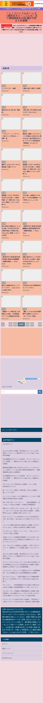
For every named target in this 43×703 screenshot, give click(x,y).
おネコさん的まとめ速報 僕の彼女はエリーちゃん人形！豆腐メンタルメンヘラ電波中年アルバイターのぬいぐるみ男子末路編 (21, 453)
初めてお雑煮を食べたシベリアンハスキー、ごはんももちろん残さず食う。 (11, 288)
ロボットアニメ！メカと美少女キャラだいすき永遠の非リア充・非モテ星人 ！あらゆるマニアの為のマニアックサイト (21, 519)
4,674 (28, 324)
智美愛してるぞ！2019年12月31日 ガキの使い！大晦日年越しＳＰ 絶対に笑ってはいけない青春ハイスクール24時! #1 (11, 200)
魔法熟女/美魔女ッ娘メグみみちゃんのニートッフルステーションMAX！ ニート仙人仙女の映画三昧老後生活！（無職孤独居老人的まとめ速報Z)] (21, 470)
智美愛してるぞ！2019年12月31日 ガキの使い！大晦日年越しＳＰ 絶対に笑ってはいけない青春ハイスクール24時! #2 (32, 169)
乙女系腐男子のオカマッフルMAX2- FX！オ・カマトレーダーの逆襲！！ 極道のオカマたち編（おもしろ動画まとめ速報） (21, 461)
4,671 (10, 324)
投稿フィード (6, 648)
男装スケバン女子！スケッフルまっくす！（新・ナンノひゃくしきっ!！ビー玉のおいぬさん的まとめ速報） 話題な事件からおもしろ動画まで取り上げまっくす (21, 511)
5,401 (40, 324)
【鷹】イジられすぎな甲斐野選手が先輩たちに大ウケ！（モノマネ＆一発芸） (32, 314)
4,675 (32, 324)
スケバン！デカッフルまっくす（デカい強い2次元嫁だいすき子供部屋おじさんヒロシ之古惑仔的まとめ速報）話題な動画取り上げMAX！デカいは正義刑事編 (21, 564)
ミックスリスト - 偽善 (9, 88)
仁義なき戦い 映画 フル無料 (31, 88)
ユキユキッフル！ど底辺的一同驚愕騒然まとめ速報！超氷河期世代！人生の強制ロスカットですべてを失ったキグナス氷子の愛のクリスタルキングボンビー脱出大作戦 (21, 593)
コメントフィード (7, 653)
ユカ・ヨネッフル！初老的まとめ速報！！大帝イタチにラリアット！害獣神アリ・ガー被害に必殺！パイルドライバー (21, 548)
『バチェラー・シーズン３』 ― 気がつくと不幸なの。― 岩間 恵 (11, 136)
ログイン (5, 644)
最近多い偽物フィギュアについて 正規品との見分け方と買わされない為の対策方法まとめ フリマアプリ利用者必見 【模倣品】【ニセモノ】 (32, 138)
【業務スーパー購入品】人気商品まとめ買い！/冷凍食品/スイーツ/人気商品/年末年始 (11, 314)
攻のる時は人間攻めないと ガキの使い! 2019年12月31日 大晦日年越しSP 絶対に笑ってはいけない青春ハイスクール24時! (11, 230)
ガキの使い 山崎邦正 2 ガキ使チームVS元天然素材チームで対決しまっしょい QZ (32, 198)
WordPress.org (7, 658)
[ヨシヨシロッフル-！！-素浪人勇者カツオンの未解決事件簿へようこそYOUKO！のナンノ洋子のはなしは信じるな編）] (21, 579)
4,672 (15, 324)
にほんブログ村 (7, 386)
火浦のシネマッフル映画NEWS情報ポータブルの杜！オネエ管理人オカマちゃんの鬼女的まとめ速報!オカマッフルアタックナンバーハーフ (21, 539)
